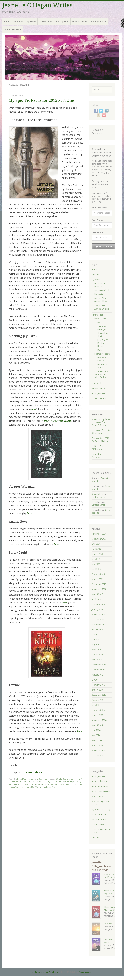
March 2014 (97, 740)
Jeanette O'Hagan (21, 784)
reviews (27, 787)
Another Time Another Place (100, 299)
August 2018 (97, 594)
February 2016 (98, 684)
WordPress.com (86, 972)
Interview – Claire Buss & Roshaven (102, 431)
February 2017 (98, 654)
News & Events (79, 21)
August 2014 (97, 725)
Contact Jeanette (12, 29)
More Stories (100, 318)
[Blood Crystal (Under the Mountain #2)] (98, 912)
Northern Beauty (101, 359)
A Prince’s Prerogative (102, 328)
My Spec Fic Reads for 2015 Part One (41, 100)
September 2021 (99, 538)
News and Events (99, 814)
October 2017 (98, 619)
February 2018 (98, 604)
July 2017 (96, 634)
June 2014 (96, 730)
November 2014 (99, 720)
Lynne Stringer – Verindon (99, 455)
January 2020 (97, 554)
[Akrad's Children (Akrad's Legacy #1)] (98, 896)
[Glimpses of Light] (98, 929)
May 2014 (96, 735)
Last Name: (97, 232)
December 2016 (99, 664)
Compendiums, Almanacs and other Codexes (101, 374)
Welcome (18, 21)
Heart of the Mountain (99, 285)
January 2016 (97, 690)
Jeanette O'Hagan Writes (37, 5)
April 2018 (96, 599)
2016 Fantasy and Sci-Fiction (68, 779)
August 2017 (97, 629)
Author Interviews (100, 786)
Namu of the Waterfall (103, 366)
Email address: (99, 207)
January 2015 (97, 715)
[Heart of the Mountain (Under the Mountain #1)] (98, 879)
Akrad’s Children (101, 308)
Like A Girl (98, 294)
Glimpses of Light (102, 290)
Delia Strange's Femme (33, 781)
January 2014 (97, 745)
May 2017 (96, 644)
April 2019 (96, 569)
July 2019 (96, 559)
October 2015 (98, 700)
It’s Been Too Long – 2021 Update (101, 447)
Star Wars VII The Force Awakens (45, 787)
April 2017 (96, 649)
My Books (31, 21)
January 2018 (97, 609)
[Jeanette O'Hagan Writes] (62, 57)
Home (7, 21)
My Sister (101, 350)
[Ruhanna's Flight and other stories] (98, 945)
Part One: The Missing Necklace (103, 343)
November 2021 (99, 533)
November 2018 (99, 589)
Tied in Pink (99, 305)
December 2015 (99, 695)
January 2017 (97, 659)
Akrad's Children (99, 781)
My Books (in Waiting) (101, 809)
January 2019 (97, 579)
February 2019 (98, 574)
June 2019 (96, 564)
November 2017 (99, 614)
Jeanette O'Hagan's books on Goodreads (101, 866)
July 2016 (96, 679)
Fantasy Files (62, 21)
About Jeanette (98, 21)
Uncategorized (98, 824)
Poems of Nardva (102, 353)
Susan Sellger (97, 494)
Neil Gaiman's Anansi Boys (58, 784)
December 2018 (99, 584)
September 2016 (99, 669)
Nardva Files (45, 21)
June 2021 (96, 543)
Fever (99, 322)
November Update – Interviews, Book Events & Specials (101, 422)
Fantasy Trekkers (51, 781)
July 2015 (96, 705)
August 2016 (97, 674)
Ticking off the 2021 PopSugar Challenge (101, 439)
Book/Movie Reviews (26, 779)
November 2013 (99, 750)
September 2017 (99, 624)
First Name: (98, 220)
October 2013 (98, 755)
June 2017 (96, 639)
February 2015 (98, 710)
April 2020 (96, 549)
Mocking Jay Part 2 (38, 784)
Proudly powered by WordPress (44, 972)
